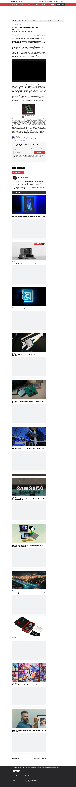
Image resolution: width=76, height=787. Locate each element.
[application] (29, 70)
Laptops (37, 4)
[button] (63, 1)
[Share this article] (13, 35)
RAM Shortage (41, 20)
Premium (58, 4)
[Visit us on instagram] (49, 1)
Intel (18, 167)
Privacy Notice (15, 156)
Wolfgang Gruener (20, 31)
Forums (62, 4)
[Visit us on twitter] (47, 1)
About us (39, 778)
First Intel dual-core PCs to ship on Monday (21, 137)
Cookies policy (53, 775)
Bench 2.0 (33, 20)
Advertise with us (28, 778)
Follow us (37, 35)
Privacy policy (40, 775)
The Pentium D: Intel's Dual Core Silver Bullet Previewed (24, 138)
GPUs (23, 4)
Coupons (52, 4)
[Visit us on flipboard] (52, 1)
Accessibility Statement (17, 778)
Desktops (41, 4)
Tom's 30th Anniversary (23, 20)
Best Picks (16, 4)
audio (13, 101)
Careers (14, 780)
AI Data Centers (50, 20)
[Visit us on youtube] (51, 1)
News (33, 4)
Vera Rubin (58, 20)
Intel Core (23, 167)
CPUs (20, 4)
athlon (14, 167)
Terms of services (27, 155)
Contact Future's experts (29, 775)
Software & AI (46, 4)
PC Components (28, 4)
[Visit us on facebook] (45, 1)
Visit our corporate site (54, 767)
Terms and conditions (17, 775)
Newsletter (43, 35)
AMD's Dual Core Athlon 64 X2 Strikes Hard (21, 140)
